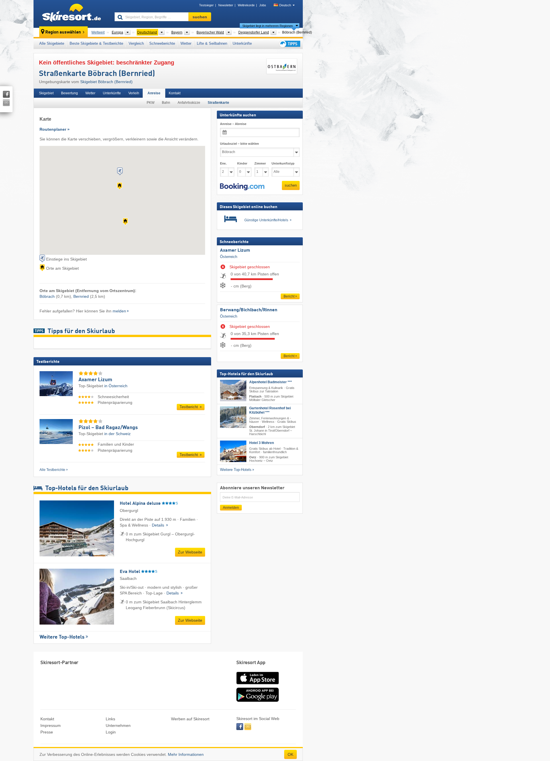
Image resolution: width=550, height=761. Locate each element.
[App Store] (257, 684)
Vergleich (136, 43)
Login (111, 732)
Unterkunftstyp (283, 163)
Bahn (166, 103)
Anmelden (231, 508)
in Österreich (115, 386)
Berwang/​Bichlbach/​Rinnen (248, 310)
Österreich (228, 257)
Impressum (50, 725)
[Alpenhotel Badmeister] (233, 390)
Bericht (289, 296)
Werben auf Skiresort (190, 719)
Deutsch (285, 5)
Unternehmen (118, 725)
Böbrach (47, 296)
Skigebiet (46, 93)
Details (158, 525)
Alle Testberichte (52, 470)
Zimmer (260, 163)
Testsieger (206, 5)
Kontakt (174, 93)
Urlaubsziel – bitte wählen (239, 143)
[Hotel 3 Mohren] (233, 451)
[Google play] (257, 700)
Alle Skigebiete (51, 43)
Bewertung (69, 93)
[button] (242, 187)
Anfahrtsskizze (189, 103)
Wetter (185, 43)
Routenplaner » (55, 129)
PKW (150, 103)
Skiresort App (251, 662)
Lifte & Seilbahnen (212, 43)
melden (119, 311)
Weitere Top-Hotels (62, 637)
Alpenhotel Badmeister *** (270, 382)
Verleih (133, 93)
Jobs (262, 5)
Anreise (154, 93)
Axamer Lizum (235, 250)
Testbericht (189, 407)
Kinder (242, 163)
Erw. (223, 163)
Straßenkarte (218, 103)
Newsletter (225, 5)
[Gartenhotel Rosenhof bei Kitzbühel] (233, 417)
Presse (46, 732)
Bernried (81, 296)
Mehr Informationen (186, 754)
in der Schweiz (117, 433)
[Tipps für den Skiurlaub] (289, 43)
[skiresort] (71, 13)
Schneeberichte (162, 43)
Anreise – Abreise (233, 124)
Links (110, 719)
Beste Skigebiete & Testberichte (96, 43)
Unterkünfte (242, 43)
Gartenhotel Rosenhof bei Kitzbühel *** (270, 410)
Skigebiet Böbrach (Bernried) (106, 81)
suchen (291, 185)
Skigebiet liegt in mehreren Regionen (267, 26)
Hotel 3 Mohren (261, 443)
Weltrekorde (246, 5)
